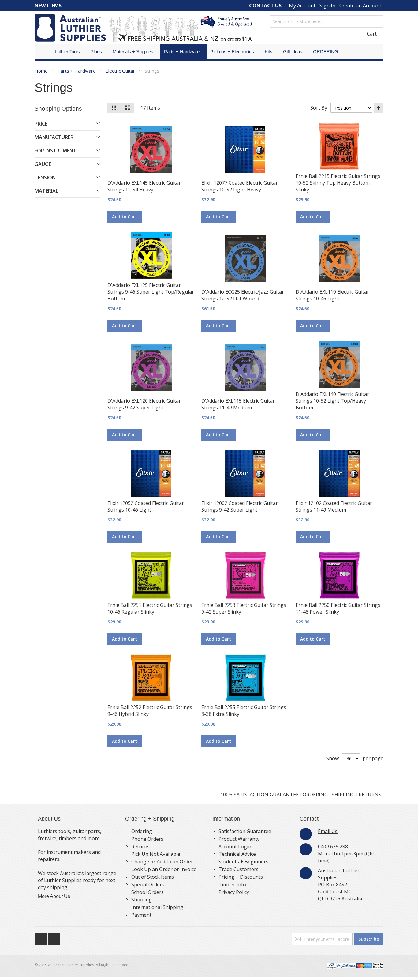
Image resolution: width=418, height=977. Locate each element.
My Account (302, 5)
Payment (141, 914)
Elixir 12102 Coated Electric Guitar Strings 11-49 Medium (334, 506)
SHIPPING (343, 794)
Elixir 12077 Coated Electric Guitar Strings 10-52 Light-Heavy (239, 186)
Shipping (141, 899)
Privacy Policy (233, 892)
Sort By (318, 107)
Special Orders (147, 884)
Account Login (234, 846)
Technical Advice (237, 854)
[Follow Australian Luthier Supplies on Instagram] (54, 937)
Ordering (141, 831)
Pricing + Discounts (240, 877)
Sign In (327, 5)
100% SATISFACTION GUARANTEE (259, 794)
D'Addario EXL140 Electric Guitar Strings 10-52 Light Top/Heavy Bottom (332, 401)
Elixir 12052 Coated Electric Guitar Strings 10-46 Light (145, 506)
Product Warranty (238, 839)
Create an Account (360, 5)
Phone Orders (147, 839)
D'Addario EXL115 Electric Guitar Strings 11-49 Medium (238, 404)
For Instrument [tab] (56, 150)
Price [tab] (41, 123)
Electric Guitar (121, 71)
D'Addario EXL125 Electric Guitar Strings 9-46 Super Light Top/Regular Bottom (150, 292)
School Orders (147, 892)
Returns (140, 846)
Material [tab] (46, 190)
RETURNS (370, 794)
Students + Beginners (243, 861)
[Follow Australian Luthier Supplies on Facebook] (41, 937)
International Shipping (157, 907)
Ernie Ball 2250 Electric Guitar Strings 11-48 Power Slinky (338, 608)
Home (42, 71)
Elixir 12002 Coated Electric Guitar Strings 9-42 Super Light (239, 506)
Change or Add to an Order (162, 861)
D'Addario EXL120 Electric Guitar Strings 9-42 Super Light (144, 404)
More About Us (54, 896)
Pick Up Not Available (155, 854)
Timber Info (232, 884)
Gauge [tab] (43, 164)
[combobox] (326, 21)
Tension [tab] (45, 177)
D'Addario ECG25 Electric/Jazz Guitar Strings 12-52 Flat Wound (242, 295)
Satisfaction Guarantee (244, 831)
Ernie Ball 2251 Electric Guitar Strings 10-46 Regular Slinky (149, 608)
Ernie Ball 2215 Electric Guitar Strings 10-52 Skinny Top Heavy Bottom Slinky (338, 183)
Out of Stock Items (152, 877)
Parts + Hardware (77, 71)
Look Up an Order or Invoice (163, 869)
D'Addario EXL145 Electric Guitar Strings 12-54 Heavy (144, 186)
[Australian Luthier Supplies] (145, 27)
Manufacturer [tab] (54, 137)
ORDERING (315, 794)
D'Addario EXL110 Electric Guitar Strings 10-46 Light (332, 295)
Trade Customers (238, 869)
